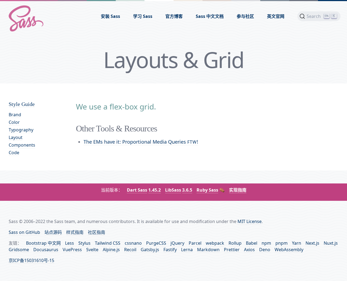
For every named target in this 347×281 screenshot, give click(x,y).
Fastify (170, 250)
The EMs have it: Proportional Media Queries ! (140, 141)
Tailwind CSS (107, 243)
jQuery (177, 243)
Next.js (312, 243)
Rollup (235, 243)
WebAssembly (289, 250)
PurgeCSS (156, 243)
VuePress (72, 250)
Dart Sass (137, 190)
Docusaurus (45, 250)
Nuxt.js (331, 243)
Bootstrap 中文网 (43, 243)
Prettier (232, 250)
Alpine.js (111, 250)
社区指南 (96, 232)
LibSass (173, 190)
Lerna (187, 250)
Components (22, 145)
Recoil (130, 250)
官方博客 (174, 16)
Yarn (296, 243)
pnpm (281, 243)
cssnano (133, 243)
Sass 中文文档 (210, 16)
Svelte (92, 250)
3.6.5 (187, 190)
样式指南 (74, 232)
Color (14, 122)
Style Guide (22, 104)
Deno (264, 250)
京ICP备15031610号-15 (31, 260)
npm (266, 243)
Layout (16, 137)
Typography (21, 130)
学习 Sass (142, 16)
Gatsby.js (150, 250)
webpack (215, 243)
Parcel (195, 243)
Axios (249, 250)
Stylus (84, 243)
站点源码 (53, 232)
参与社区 (245, 16)
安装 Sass (110, 16)
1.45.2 (154, 190)
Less (69, 243)
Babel (251, 243)
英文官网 (275, 16)
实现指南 (237, 190)
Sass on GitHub (24, 232)
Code (14, 153)
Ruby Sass (207, 190)
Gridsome (19, 250)
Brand (15, 115)
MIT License (249, 221)
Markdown (208, 250)
